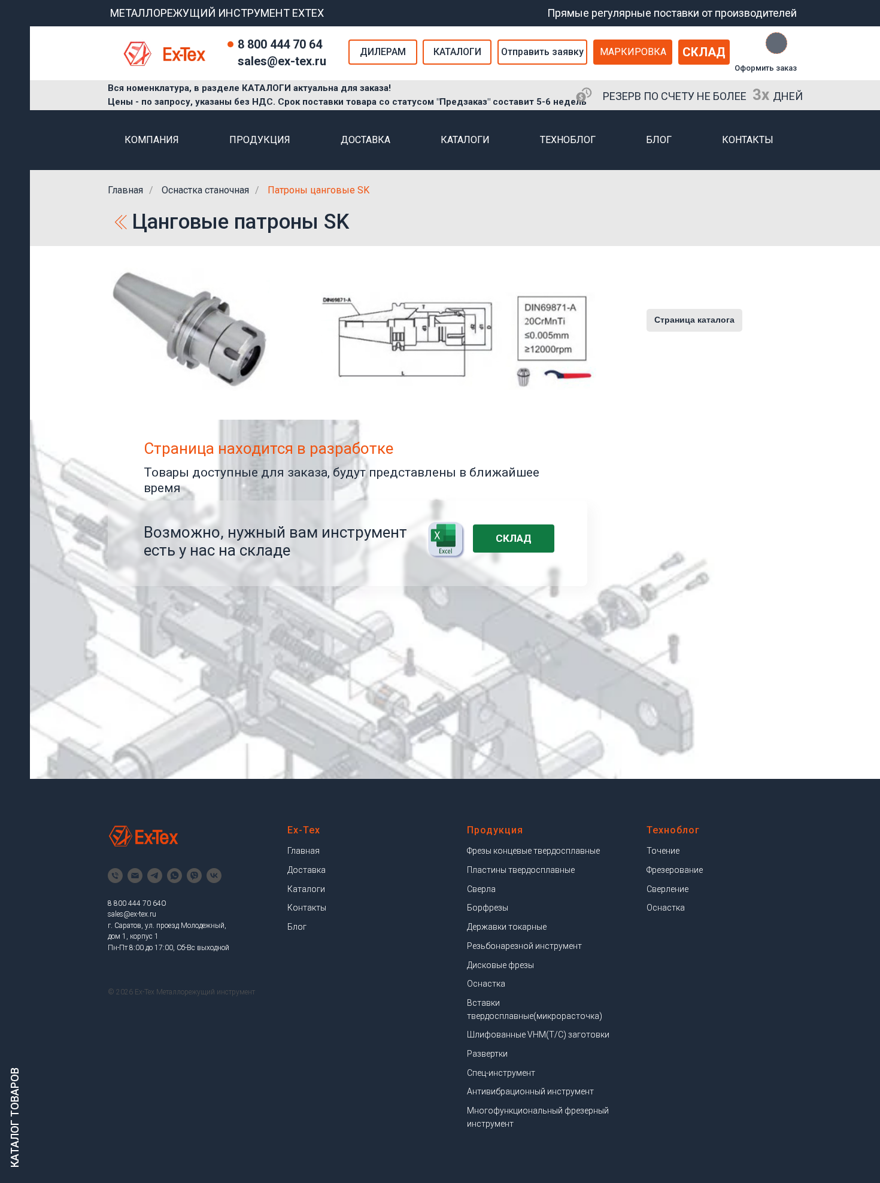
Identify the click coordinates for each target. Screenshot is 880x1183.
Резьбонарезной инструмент (524, 946)
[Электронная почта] (135, 875)
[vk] (214, 875)
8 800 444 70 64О (137, 903)
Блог (659, 139)
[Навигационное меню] (15, 18)
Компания (152, 139)
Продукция (259, 139)
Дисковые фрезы (500, 965)
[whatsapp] (174, 875)
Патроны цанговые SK (318, 190)
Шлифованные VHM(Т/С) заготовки (538, 1034)
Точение (663, 851)
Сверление (667, 889)
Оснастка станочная (205, 190)
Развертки (487, 1053)
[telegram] (154, 875)
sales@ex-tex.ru (132, 914)
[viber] (194, 875)
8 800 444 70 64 (280, 44)
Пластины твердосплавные (521, 870)
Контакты (747, 139)
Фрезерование (675, 870)
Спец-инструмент (501, 1073)
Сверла (481, 889)
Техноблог (568, 139)
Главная (125, 190)
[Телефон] (115, 875)
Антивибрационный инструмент (530, 1091)
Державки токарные (507, 927)
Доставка (365, 139)
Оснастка (486, 983)
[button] (542, 52)
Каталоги (465, 139)
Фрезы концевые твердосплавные (533, 851)
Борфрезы (487, 907)
